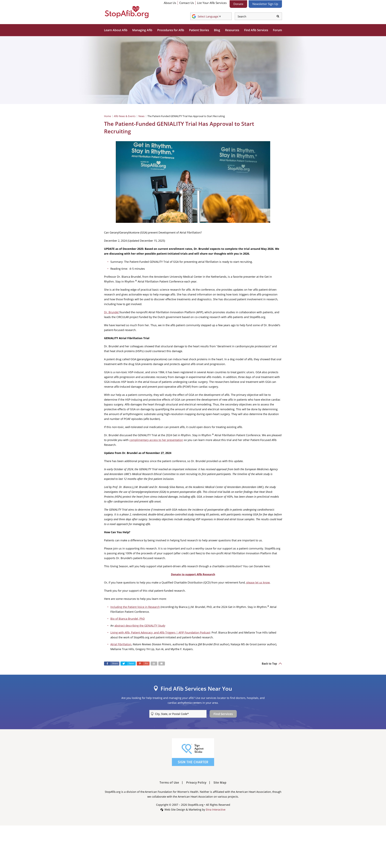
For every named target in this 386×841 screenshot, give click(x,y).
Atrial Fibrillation (120, 644)
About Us (170, 3)
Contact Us (186, 3)
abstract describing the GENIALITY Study (139, 625)
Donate (238, 4)
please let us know (258, 582)
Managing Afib (142, 30)
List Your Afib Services (212, 3)
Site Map (220, 783)
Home (107, 116)
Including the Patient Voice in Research (135, 607)
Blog (217, 30)
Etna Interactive (215, 809)
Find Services (223, 714)
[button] (143, 663)
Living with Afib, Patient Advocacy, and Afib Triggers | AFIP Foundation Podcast (160, 632)
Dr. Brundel (111, 312)
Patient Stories (199, 30)
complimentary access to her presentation (156, 440)
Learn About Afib (115, 30)
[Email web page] (161, 663)
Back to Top (270, 663)
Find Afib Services (256, 30)
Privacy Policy (196, 783)
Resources (232, 30)
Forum (277, 30)
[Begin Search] (278, 16)
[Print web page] (154, 663)
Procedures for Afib (170, 30)
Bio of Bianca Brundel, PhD (127, 618)
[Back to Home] (126, 12)
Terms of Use (169, 783)
